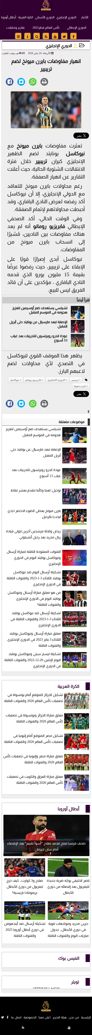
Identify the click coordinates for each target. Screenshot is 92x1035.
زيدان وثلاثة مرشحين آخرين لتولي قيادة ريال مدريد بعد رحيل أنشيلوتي (33, 534)
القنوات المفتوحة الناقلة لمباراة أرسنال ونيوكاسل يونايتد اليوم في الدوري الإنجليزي (34, 558)
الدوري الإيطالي (76, 27)
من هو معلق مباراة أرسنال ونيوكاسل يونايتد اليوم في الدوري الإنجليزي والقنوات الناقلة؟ (34, 598)
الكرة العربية (25, 17)
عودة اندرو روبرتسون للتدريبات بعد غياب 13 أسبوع (36, 473)
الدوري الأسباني (44, 17)
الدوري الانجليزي (56, 379)
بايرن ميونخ (29, 146)
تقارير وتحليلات (15, 27)
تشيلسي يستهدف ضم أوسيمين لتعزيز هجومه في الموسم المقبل (39, 310)
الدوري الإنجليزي (66, 17)
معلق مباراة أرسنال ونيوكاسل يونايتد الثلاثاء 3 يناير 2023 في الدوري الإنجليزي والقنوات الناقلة (34, 639)
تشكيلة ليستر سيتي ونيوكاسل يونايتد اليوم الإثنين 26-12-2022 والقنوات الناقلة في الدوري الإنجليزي (32, 660)
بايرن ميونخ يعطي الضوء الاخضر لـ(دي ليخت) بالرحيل (34, 514)
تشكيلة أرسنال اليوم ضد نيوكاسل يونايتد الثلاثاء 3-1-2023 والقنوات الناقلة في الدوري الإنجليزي (34, 578)
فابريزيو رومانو (49, 226)
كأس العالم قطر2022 (46, 27)
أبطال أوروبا (8, 17)
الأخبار (84, 17)
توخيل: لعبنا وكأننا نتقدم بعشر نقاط (35, 490)
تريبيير (41, 161)
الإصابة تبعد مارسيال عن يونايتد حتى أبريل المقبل (35, 452)
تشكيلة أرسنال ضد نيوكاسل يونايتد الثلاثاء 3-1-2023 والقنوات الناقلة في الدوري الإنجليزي (35, 619)
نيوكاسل (75, 153)
